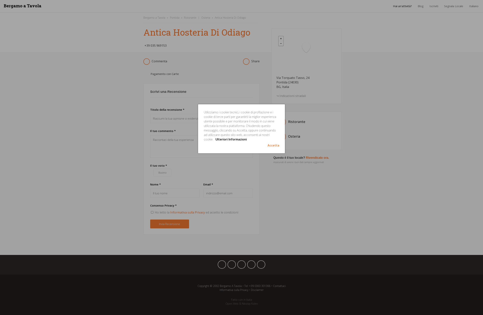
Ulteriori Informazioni (231, 139)
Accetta (273, 145)
